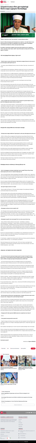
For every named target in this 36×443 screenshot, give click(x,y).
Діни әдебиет (23, 348)
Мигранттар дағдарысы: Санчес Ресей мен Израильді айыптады (14, 401)
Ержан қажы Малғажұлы (15, 348)
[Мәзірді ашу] (8, 2)
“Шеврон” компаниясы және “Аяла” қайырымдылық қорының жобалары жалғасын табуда (25, 368)
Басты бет (2, 4)
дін (8, 348)
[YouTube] (31, 412)
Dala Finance (21, 424)
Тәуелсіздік (3, 348)
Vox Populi (20, 422)
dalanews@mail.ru (23, 433)
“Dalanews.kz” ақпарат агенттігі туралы (7, 430)
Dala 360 (20, 419)
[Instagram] (33, 412)
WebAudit (26, 441)
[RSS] (34, 412)
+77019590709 (22, 435)
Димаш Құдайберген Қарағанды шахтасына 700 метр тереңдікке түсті (15, 393)
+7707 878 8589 (23, 437)
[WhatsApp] (26, 412)
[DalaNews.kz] (3, 412)
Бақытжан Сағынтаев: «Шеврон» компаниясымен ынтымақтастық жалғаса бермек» (9, 368)
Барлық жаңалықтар (18, 404)
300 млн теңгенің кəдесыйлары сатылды (8, 384)
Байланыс (2, 434)
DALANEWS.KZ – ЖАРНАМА (5, 432)
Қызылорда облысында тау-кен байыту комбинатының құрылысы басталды (16, 397)
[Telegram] (29, 412)
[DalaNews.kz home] (3, 2)
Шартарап (20, 426)
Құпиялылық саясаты (4, 435)
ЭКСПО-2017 (7, 4)
